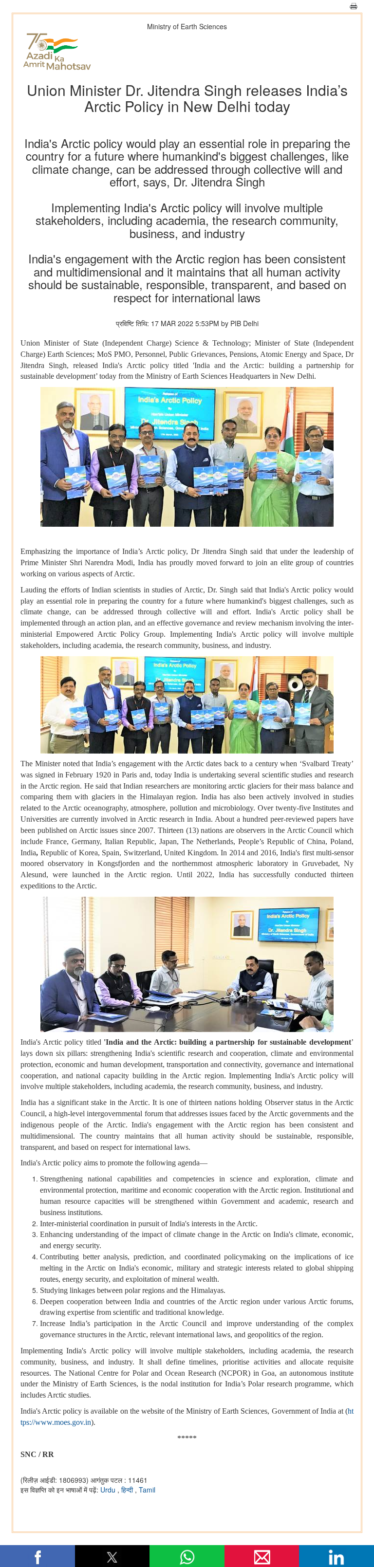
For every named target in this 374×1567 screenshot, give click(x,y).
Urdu (108, 1489)
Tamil (147, 1489)
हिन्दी (128, 1489)
